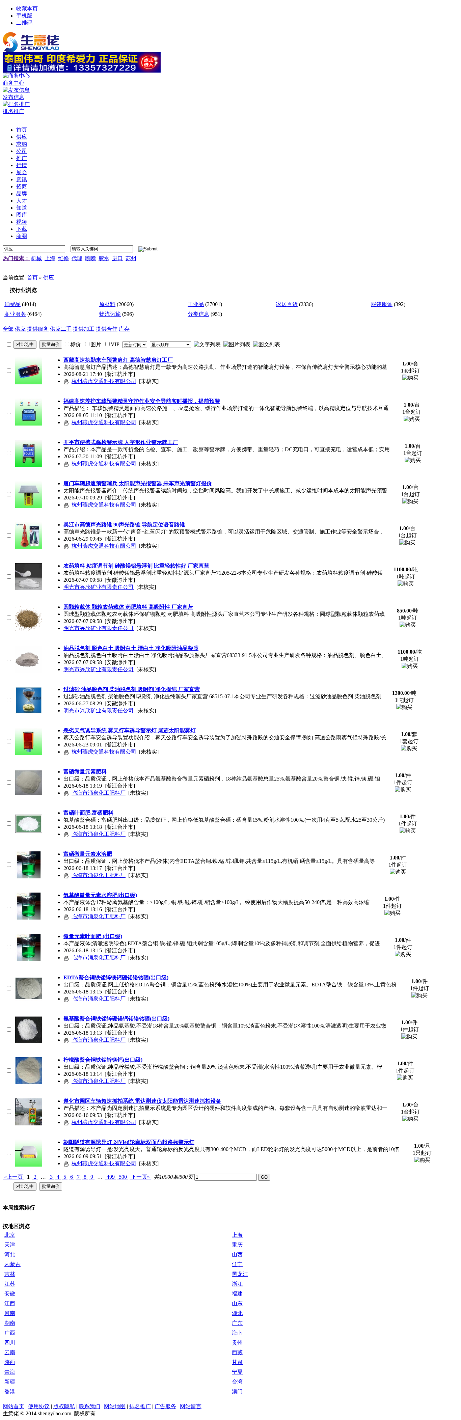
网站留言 (190, 1406)
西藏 (237, 1352)
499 (110, 1177)
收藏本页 (27, 8)
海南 (237, 1333)
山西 (237, 1254)
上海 (50, 258)
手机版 (24, 16)
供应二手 (61, 329)
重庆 (237, 1245)
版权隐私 (64, 1406)
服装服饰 (381, 304)
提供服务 (38, 329)
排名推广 (140, 1406)
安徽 (9, 1293)
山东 (237, 1303)
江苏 (9, 1284)
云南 (9, 1352)
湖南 (9, 1323)
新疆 (9, 1382)
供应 (48, 277)
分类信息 (198, 314)
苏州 (131, 258)
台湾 (237, 1382)
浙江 (237, 1284)
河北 (9, 1254)
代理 (77, 258)
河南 (9, 1313)
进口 (117, 258)
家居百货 (287, 304)
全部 (8, 329)
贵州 (237, 1342)
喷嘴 (90, 258)
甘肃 (237, 1362)
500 (122, 1177)
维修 (63, 258)
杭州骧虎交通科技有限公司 (104, 381)
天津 (9, 1245)
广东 (237, 1323)
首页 (32, 277)
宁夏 (237, 1372)
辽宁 (237, 1264)
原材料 (107, 304)
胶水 (104, 258)
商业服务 (15, 314)
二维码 (24, 23)
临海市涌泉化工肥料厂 (99, 793)
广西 (9, 1333)
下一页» (140, 1177)
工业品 (196, 304)
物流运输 (110, 314)
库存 (124, 329)
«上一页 (13, 1177)
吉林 (9, 1274)
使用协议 (39, 1406)
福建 (237, 1293)
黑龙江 (240, 1274)
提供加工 (83, 329)
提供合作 (106, 329)
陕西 (9, 1362)
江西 (9, 1303)
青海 (9, 1372)
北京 (9, 1235)
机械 (36, 258)
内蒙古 (12, 1264)
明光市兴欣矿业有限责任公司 (98, 587)
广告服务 (165, 1406)
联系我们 (89, 1406)
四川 (9, 1342)
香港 (9, 1391)
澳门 (237, 1391)
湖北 (237, 1313)
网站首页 (13, 1406)
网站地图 (115, 1406)
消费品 (12, 304)
